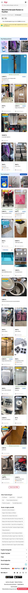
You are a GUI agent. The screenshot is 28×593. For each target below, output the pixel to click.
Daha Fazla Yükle (14, 487)
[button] (2, 2)
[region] (14, 46)
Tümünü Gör (23, 38)
